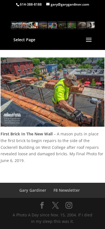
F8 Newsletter (66, 190)
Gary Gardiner (32, 190)
